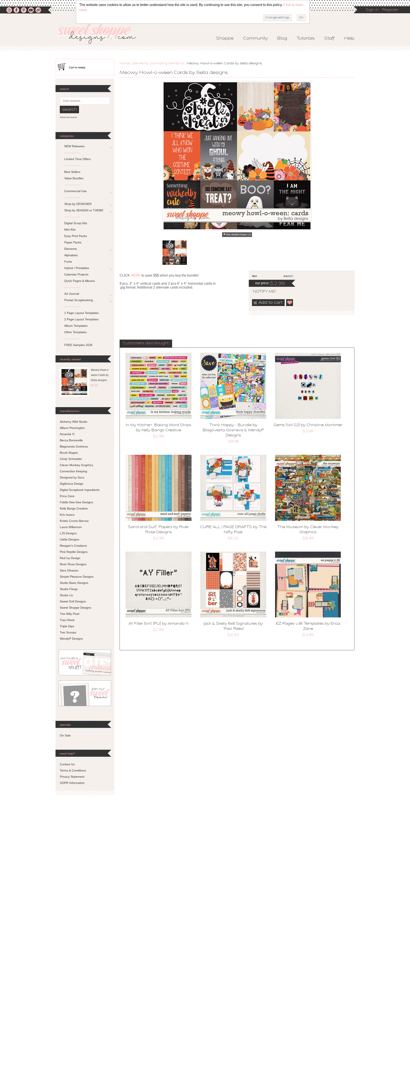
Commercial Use (75, 191)
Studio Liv (66, 595)
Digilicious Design (71, 483)
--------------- (72, 152)
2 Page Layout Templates (81, 319)
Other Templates (75, 332)
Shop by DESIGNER (78, 204)
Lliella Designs (69, 539)
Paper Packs (72, 242)
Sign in (372, 10)
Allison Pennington (72, 428)
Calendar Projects (76, 274)
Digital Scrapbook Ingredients (80, 490)
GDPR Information (72, 783)
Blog (282, 38)
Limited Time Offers (77, 159)
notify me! (261, 291)
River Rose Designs (73, 564)
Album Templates (76, 325)
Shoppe (225, 38)
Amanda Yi (67, 434)
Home (125, 63)
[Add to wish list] (289, 302)
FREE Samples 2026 (78, 345)
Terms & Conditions (73, 770)
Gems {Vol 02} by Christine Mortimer (308, 425)
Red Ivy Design (70, 558)
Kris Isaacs (67, 514)
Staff (329, 38)
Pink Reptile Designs (74, 552)
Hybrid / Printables (76, 268)
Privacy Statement (72, 776)
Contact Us (67, 764)
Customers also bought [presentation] (146, 343)
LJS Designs (68, 533)
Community (255, 38)
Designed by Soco (72, 477)
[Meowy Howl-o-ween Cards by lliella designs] (174, 252)
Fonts (68, 261)
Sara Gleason (69, 570)
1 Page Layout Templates (81, 313)
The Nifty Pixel (69, 613)
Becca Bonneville (71, 440)
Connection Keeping (73, 471)
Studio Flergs (69, 589)
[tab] (146, 344)
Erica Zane (67, 496)
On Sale (65, 735)
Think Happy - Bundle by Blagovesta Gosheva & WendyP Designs (233, 430)
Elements (140, 63)
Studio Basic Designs (74, 583)
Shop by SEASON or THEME (83, 210)
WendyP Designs (71, 638)
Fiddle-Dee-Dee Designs (76, 502)
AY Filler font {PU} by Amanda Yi (159, 624)
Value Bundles (73, 178)
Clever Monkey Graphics (76, 465)
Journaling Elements (167, 63)
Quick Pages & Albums (79, 281)
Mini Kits (70, 229)
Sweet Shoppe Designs (75, 607)
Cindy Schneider (71, 459)
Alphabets (71, 255)
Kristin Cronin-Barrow (74, 521)
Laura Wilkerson (71, 527)
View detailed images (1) (238, 234)
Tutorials (306, 38)
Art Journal (71, 293)
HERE (136, 275)
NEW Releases (74, 146)
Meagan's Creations (73, 545)
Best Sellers (72, 172)
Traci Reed (67, 620)
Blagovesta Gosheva (74, 446)
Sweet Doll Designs (73, 601)
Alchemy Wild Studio (73, 421)
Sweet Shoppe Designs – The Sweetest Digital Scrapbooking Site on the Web (100, 33)
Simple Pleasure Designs (77, 576)
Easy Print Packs (75, 236)
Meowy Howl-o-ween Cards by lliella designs (100, 375)
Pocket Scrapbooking (78, 300)
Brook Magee (69, 452)
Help (349, 38)
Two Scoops (68, 632)
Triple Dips (67, 626)
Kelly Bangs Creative (74, 508)
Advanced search (68, 117)
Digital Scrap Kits (75, 223)
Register (390, 10)
